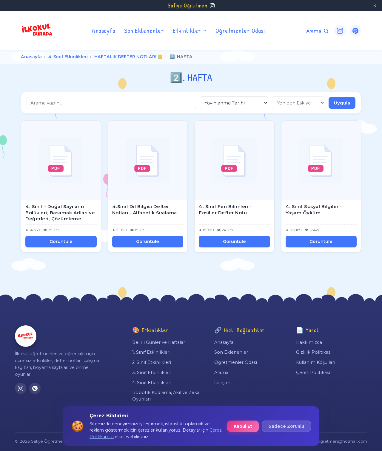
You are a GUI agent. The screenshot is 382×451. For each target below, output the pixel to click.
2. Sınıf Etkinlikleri (151, 362)
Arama (221, 372)
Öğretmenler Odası (240, 30)
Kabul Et (243, 426)
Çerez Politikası (313, 372)
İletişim (222, 382)
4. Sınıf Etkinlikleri (68, 56)
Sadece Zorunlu (286, 426)
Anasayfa (103, 30)
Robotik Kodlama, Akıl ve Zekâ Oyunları (165, 396)
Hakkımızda (309, 342)
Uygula (342, 103)
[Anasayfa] (25, 336)
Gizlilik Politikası (314, 352)
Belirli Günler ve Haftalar (158, 342)
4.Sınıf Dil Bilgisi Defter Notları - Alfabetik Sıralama (144, 210)
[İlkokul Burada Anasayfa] (37, 30)
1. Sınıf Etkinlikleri (151, 352)
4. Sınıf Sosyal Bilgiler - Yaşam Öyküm (314, 210)
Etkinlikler (187, 30)
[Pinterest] (355, 30)
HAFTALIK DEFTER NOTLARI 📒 (128, 56)
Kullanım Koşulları (315, 362)
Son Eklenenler (144, 30)
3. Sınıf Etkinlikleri (151, 372)
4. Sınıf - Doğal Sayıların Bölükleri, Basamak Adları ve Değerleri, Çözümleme (60, 212)
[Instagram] (340, 30)
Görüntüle (61, 241)
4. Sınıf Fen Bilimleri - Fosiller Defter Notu (225, 210)
